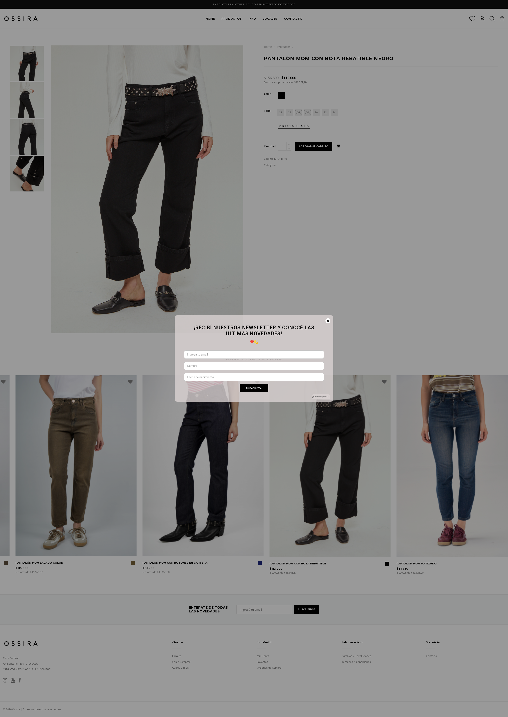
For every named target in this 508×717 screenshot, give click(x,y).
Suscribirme (254, 388)
